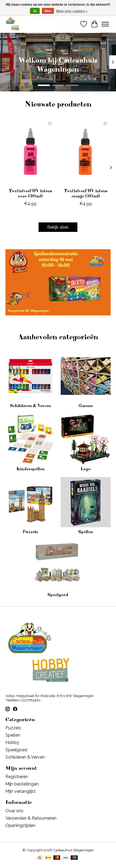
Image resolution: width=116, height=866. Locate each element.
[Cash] (39, 858)
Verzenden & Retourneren (30, 818)
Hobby (12, 742)
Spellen (85, 532)
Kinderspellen (30, 469)
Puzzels (30, 532)
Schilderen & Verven (30, 405)
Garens (86, 405)
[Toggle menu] (105, 24)
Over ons (14, 810)
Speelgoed (57, 594)
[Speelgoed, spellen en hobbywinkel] (12, 24)
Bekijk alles (58, 227)
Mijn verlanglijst (20, 791)
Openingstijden (20, 825)
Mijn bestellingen (22, 784)
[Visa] (65, 858)
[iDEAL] (48, 858)
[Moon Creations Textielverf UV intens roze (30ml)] (30, 152)
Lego (86, 469)
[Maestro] (74, 858)
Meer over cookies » (71, 11)
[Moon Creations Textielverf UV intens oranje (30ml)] (86, 152)
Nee (48, 11)
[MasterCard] (56, 858)
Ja (35, 11)
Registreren (16, 776)
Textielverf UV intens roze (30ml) (30, 193)
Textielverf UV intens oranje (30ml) (85, 193)
